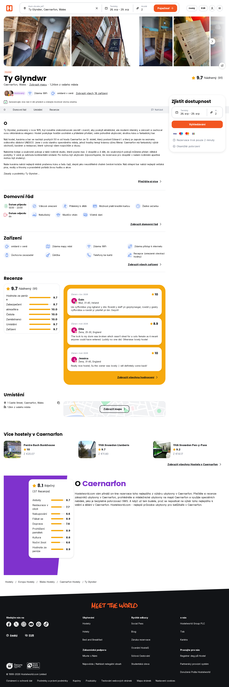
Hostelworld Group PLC (192, 623)
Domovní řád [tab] (19, 109)
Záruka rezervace (140, 639)
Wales (22, 84)
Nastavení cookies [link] (165, 680)
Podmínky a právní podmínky (52, 680)
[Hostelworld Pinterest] (38, 624)
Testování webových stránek (116, 680)
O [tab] (4, 109)
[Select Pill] (212, 8)
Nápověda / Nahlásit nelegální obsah (102, 664)
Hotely (86, 631)
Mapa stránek (144, 680)
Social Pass (137, 623)
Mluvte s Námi (90, 656)
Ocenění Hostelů (140, 647)
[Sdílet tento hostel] (222, 65)
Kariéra (184, 639)
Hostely (87, 623)
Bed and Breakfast (92, 639)
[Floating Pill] (212, 41)
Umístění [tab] (38, 109)
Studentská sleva (140, 664)
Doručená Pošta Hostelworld (195, 672)
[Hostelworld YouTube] (31, 624)
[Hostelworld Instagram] (23, 624)
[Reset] (96, 8)
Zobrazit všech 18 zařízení (91, 93)
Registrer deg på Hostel (193, 656)
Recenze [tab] (54, 109)
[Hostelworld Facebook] (8, 624)
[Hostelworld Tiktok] (46, 624)
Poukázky (91, 680)
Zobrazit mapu (38, 84)
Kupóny (77, 680)
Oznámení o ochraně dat (19, 680)
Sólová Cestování (140, 656)
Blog (133, 631)
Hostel (8, 72)
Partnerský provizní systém (194, 664)
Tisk (182, 631)
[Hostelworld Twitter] (16, 624)
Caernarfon (10, 84)
